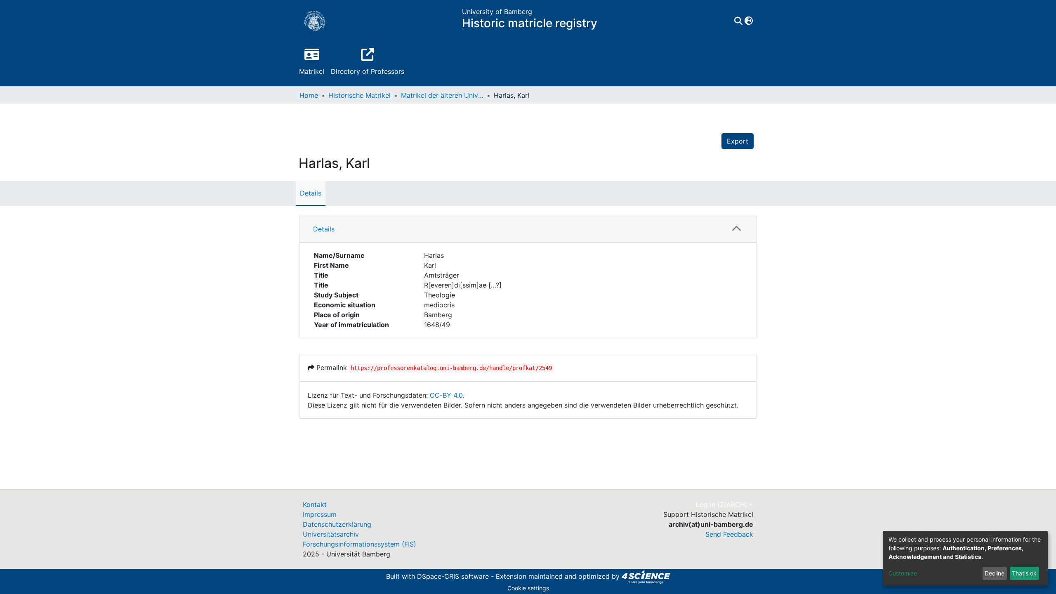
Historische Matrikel (359, 95)
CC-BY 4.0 (446, 395)
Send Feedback (729, 534)
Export (737, 141)
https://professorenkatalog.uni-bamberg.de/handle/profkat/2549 (451, 368)
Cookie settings (528, 588)
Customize (903, 573)
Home (308, 95)
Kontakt (315, 504)
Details (310, 193)
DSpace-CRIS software (453, 576)
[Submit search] (738, 21)
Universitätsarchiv (331, 534)
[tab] (528, 229)
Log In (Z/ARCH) (721, 504)
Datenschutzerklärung (337, 524)
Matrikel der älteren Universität (442, 95)
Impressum (320, 514)
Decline (994, 573)
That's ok (1024, 573)
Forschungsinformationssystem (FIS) (359, 544)
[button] (748, 21)
